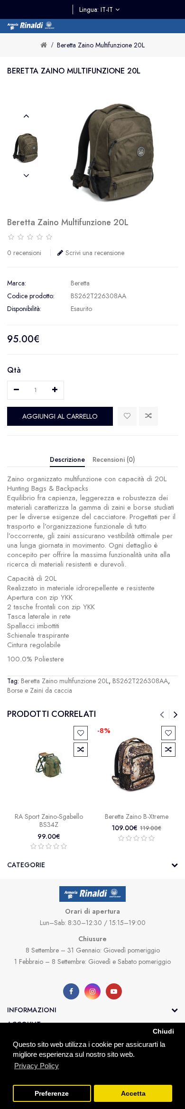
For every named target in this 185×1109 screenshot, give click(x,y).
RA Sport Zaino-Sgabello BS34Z (49, 821)
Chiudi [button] (163, 1031)
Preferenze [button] (52, 1093)
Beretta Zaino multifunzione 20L (101, 45)
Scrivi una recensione (94, 252)
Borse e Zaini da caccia (39, 690)
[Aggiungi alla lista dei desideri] (127, 416)
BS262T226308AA (140, 681)
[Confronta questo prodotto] (148, 416)
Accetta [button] (133, 1093)
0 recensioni (24, 252)
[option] (26, 146)
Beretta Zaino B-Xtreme (136, 816)
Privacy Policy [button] (36, 1066)
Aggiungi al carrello (60, 416)
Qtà (14, 370)
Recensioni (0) (113, 459)
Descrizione (67, 459)
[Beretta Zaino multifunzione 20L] (26, 146)
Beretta (80, 283)
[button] (26, 116)
